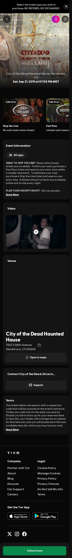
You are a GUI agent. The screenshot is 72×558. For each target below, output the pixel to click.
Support (38, 385)
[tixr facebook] (24, 534)
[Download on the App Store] (18, 516)
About (11, 473)
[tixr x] (9, 534)
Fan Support (15, 489)
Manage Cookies (49, 473)
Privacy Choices (48, 483)
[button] (66, 7)
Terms (41, 494)
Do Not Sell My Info (50, 489)
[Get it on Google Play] (45, 516)
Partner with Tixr (18, 468)
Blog (10, 478)
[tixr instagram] (17, 534)
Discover (13, 483)
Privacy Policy (46, 478)
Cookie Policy (46, 468)
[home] (13, 453)
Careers (12, 494)
